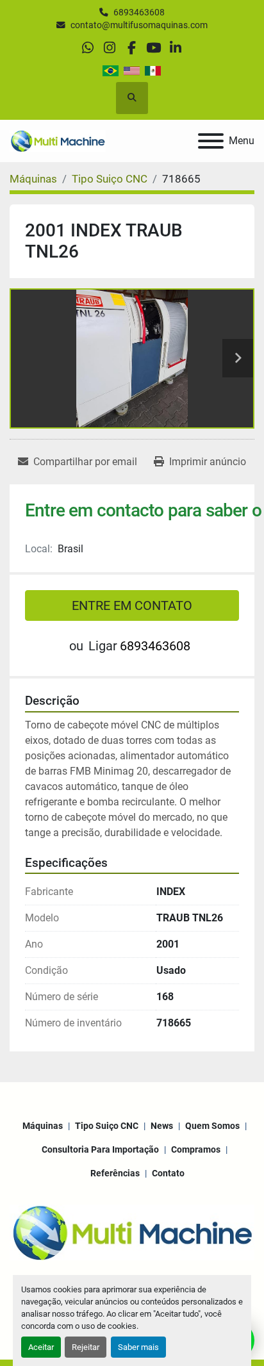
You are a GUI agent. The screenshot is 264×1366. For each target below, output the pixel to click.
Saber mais (138, 1347)
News (162, 1126)
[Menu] (211, 141)
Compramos (195, 1149)
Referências (115, 1173)
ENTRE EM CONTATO (132, 605)
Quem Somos (212, 1126)
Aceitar (41, 1347)
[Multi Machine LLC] (132, 1231)
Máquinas (42, 1126)
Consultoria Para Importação (100, 1149)
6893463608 (139, 12)
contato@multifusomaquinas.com (139, 25)
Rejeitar (85, 1347)
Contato (168, 1173)
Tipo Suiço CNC (106, 1126)
